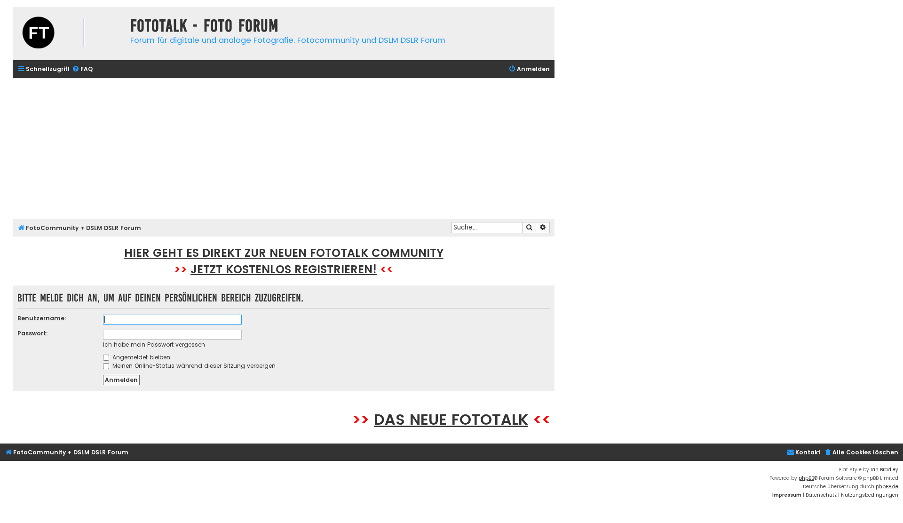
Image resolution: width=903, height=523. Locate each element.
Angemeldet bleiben (140, 357)
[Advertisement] (283, 148)
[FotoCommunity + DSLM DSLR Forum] (69, 33)
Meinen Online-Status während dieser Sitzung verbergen (193, 366)
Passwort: (32, 333)
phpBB (806, 478)
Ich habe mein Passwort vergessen (154, 344)
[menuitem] (82, 69)
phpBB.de (887, 486)
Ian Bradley (884, 469)
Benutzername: (41, 318)
